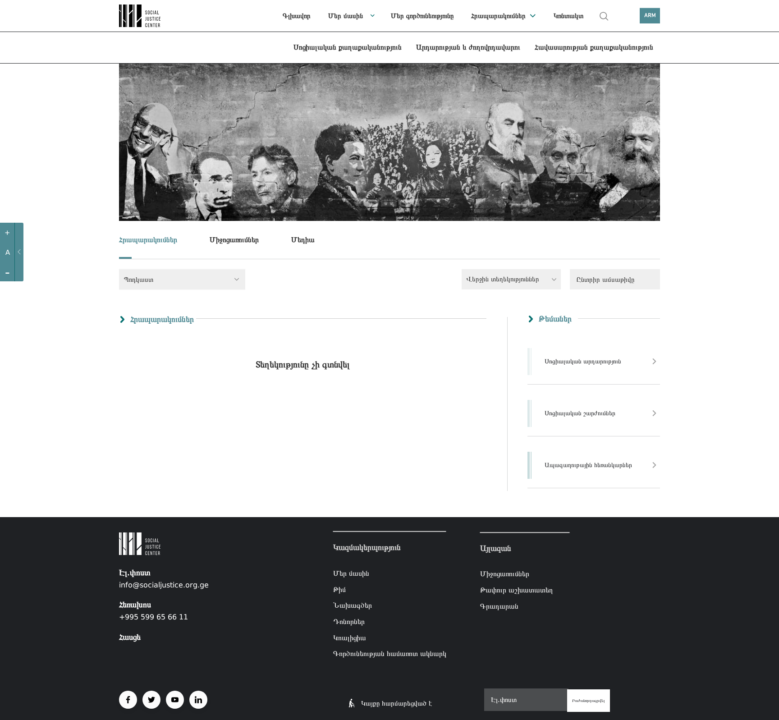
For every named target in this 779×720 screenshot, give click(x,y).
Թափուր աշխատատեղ (516, 590)
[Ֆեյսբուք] (128, 700)
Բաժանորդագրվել (588, 700)
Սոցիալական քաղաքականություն (347, 47)
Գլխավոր (297, 16)
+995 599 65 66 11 (153, 617)
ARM (650, 15)
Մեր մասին (345, 16)
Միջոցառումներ (234, 239)
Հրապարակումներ (498, 16)
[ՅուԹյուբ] (175, 700)
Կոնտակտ (568, 16)
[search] (604, 16)
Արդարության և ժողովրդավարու (468, 47)
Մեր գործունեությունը (422, 16)
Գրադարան (499, 606)
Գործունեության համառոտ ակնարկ (389, 653)
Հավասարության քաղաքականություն (594, 47)
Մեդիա (303, 239)
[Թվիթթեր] (151, 700)
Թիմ (339, 589)
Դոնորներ (349, 621)
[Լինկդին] (198, 700)
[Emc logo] (150, 16)
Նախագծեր (352, 605)
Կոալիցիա (349, 637)
